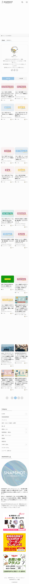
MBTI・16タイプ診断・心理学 (9, 423)
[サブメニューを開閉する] (26, 414)
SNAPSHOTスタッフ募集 (14, 579)
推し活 (3, 426)
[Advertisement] (14, 19)
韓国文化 (4, 441)
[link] (12, 70)
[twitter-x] (17, 70)
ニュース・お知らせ (6, 450)
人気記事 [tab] (21, 78)
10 (22, 397)
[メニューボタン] (27, 2)
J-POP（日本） (5, 444)
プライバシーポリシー (20, 577)
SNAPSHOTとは (11, 577)
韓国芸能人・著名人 (6, 432)
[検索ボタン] (22, 2)
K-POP (3, 413)
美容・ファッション (6, 435)
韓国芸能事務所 (5, 417)
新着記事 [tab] (8, 78)
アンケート (4, 420)
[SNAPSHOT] (7, 2)
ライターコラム (5, 447)
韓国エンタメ (5, 429)
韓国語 (3, 438)
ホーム (5, 577)
